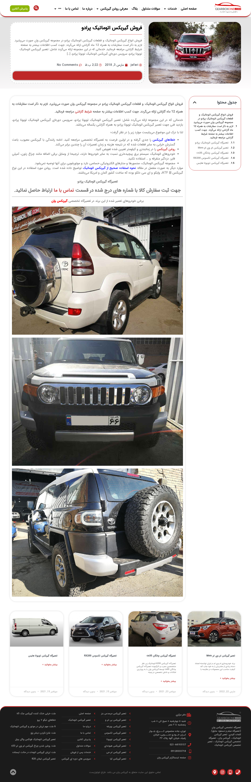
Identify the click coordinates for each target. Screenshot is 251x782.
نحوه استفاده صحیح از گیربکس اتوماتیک (109, 168)
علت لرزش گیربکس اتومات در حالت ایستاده (34, 752)
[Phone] (238, 772)
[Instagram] (223, 772)
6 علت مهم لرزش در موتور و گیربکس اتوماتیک (33, 726)
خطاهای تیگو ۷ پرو (46, 720)
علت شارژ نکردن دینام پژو (43, 733)
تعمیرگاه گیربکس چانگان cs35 (212, 153)
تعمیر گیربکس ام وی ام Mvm (213, 148)
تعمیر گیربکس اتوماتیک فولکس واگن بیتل (35, 739)
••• (59, 8)
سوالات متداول (151, 8)
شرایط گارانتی (83, 111)
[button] (194, 102)
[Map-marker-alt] (215, 772)
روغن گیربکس (166, 149)
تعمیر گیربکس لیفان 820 (44, 759)
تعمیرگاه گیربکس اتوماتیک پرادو (211, 143)
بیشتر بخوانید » (227, 678)
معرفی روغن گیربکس (114, 8)
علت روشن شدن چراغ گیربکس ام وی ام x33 (33, 746)
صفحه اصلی (189, 8)
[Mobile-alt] (230, 772)
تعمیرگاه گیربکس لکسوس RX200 (210, 158)
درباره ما (87, 8)
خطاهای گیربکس (164, 139)
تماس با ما (71, 8)
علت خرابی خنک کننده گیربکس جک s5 (36, 713)
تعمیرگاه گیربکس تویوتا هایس (212, 163)
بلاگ (135, 8)
